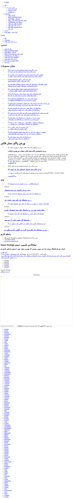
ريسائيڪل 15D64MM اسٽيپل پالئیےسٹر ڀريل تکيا (22, 100)
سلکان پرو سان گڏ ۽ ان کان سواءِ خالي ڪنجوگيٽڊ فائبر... (24, 134)
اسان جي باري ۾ (9, 7)
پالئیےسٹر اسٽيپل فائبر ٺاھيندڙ (50, 256)
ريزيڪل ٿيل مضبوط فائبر (15, 22)
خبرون (6, 30)
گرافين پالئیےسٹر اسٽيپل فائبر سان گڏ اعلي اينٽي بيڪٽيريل (25, 76)
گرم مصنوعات (14, 254)
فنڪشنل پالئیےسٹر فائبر (15, 24)
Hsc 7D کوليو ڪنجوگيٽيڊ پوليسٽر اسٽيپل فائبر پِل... (22, 95)
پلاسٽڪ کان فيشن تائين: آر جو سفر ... (17, 220)
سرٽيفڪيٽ (11, 12)
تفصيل (10, 163)
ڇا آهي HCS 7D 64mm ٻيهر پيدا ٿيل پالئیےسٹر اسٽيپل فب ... (25, 105)
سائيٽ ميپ (5, 254)
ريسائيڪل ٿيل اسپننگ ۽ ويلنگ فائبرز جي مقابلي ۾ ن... (23, 124)
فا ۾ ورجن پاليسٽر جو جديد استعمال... (17, 190)
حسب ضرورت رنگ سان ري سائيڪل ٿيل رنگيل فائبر (23, 119)
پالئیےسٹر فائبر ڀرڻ (6, 256)
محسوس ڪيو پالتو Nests (15, 27)
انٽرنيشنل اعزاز (12, 8)
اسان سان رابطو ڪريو (10, 32)
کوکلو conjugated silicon (15, 17)
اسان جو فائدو (12, 10)
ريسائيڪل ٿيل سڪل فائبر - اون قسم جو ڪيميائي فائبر (24, 110)
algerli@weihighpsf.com (11, 241)
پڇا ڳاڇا (14, 163)
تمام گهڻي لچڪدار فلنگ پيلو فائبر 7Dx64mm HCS (22, 91)
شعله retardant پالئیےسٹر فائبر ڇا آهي (18, 81)
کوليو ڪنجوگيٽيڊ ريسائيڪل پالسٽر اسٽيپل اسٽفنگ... (23, 86)
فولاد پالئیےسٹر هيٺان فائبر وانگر (17, 20)
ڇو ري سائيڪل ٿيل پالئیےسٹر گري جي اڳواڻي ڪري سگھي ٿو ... (26, 230)
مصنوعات (7, 13)
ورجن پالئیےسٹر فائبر (14, 25)
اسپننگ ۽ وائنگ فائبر (14, 18)
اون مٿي (10, 29)
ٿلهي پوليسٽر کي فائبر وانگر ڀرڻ (17, 129)
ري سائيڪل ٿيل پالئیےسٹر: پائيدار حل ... (18, 200)
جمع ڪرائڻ (4, 252)
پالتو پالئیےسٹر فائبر (65, 256)
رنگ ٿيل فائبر (11, 15)
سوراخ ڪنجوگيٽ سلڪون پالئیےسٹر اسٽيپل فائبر (27, 256)
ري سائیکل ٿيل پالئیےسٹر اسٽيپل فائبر (19, 138)
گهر (5, 5)
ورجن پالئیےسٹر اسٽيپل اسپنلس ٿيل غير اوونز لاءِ (22, 71)
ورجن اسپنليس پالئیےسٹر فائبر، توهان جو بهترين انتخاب (27, 151)
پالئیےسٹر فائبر (5, 257)
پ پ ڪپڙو (13, 257)
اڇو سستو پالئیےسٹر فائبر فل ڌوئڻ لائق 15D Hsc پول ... (24, 114)
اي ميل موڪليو (5, 271)
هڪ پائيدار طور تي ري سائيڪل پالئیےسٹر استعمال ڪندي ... (25, 210)
